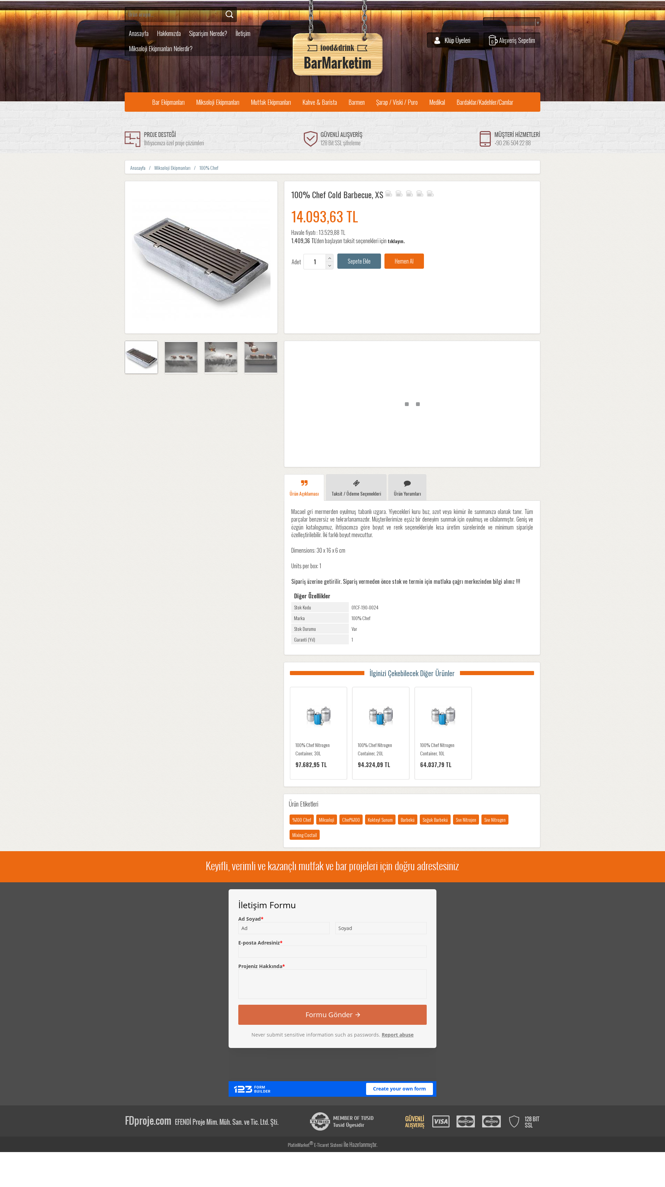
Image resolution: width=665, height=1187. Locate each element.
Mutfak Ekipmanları (271, 102)
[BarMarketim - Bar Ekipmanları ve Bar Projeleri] (337, 76)
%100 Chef (301, 819)
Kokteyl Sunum (380, 819)
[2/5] (393, 192)
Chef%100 (351, 819)
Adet (296, 262)
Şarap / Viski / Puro (397, 102)
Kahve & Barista (319, 102)
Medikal (437, 102)
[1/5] (388, 192)
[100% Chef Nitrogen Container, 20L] (381, 717)
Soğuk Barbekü (435, 819)
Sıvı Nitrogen (495, 819)
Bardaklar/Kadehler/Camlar (484, 102)
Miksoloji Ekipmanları (217, 102)
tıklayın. (396, 241)
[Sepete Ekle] (359, 261)
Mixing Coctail (304, 834)
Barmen (356, 102)
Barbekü (408, 819)
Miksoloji (326, 819)
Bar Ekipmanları (168, 102)
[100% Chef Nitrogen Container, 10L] (443, 717)
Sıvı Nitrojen (466, 819)
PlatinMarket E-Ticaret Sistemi (315, 1144)
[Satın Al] (404, 261)
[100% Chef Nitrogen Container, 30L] (318, 717)
